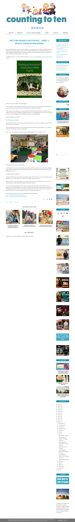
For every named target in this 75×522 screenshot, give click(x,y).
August (60, 430)
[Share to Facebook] (47, 199)
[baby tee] (62, 355)
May (60, 461)
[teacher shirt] (62, 259)
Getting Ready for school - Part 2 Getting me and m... (63, 451)
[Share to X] (50, 199)
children (11, 202)
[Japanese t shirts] (62, 231)
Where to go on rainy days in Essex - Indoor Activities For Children (63, 395)
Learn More (60, 520)
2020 (59, 414)
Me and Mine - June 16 (63, 435)
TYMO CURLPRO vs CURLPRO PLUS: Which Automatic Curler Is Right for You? (63, 372)
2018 (59, 418)
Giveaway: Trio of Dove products (63, 384)
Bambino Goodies (13, 120)
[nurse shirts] (62, 273)
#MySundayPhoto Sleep (64, 459)
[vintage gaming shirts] (62, 315)
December (61, 423)
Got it (65, 520)
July (59, 432)
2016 (59, 421)
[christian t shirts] (62, 245)
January (60, 468)
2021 (59, 413)
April (60, 463)
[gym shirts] (62, 287)
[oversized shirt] (62, 329)
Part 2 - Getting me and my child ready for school (16, 196)
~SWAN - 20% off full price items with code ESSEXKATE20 (62, 56)
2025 (59, 406)
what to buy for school (33, 56)
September (61, 428)
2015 (59, 469)
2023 (59, 409)
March (60, 464)
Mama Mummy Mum (17, 165)
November (61, 425)
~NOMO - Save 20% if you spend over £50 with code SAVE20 (61, 51)
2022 (59, 411)
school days (16, 202)
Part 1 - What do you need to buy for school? (15, 195)
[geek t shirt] (62, 301)
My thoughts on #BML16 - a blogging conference (63, 439)
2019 (59, 416)
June (60, 434)
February (61, 466)
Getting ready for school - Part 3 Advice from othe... (63, 443)
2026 (59, 404)
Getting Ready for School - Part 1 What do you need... (64, 456)
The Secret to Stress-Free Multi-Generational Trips (62, 122)
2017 (59, 420)
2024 (59, 408)
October (60, 427)
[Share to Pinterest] (52, 199)
